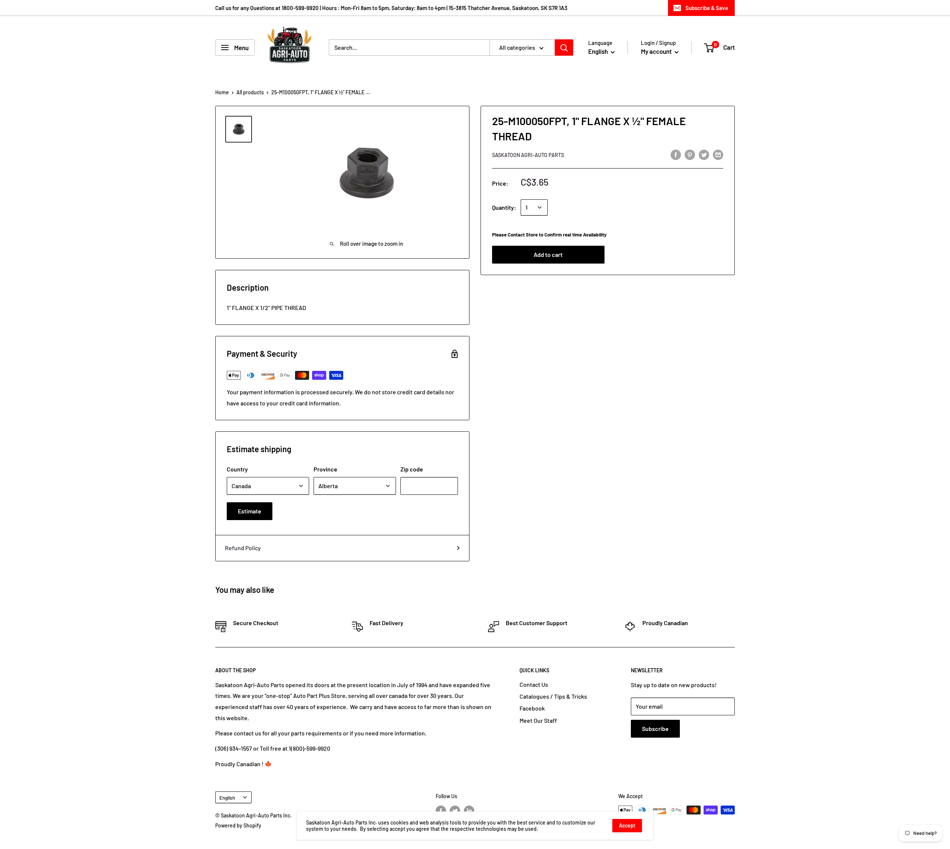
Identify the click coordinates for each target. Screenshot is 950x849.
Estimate (249, 511)
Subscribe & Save (706, 7)
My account (657, 51)
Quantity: (504, 207)
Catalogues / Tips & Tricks (553, 696)
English (227, 797)
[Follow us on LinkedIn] (469, 811)
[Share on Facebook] (676, 154)
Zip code (411, 469)
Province (325, 469)
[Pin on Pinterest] (690, 154)
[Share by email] (718, 154)
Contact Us (534, 684)
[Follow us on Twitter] (455, 811)
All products (250, 92)
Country (237, 469)
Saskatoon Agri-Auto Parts (528, 155)
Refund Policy (243, 547)
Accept (627, 825)
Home (222, 92)
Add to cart (548, 254)
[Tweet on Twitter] (704, 154)
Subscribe (655, 728)
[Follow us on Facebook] (441, 811)
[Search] (564, 47)
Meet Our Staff (538, 720)
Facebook (532, 708)
